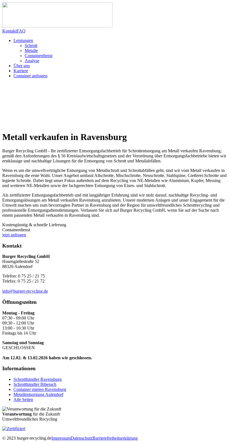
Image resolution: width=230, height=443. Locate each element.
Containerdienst (38, 55)
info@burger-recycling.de (25, 291)
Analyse (32, 60)
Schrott (31, 45)
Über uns (21, 65)
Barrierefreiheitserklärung (115, 438)
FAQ (21, 31)
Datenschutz (82, 438)
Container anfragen (30, 75)
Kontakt (9, 31)
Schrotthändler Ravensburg (37, 379)
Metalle (31, 50)
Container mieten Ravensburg (39, 389)
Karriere (20, 70)
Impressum (61, 438)
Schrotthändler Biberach (34, 384)
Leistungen (23, 40)
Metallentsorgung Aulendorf (38, 394)
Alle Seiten (23, 399)
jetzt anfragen (14, 234)
